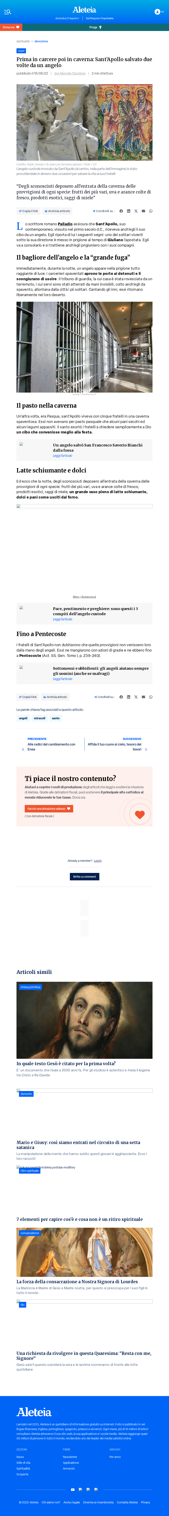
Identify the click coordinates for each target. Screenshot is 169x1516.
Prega (93, 27)
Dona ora (8, 27)
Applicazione (71, 1463)
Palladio (65, 224)
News (20, 1457)
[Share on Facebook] (121, 211)
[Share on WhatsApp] (151, 211)
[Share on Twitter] (136, 211)
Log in (98, 861)
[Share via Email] (143, 211)
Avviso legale (71, 1502)
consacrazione (30, 1233)
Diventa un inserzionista (98, 1502)
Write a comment (84, 876)
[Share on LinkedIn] (128, 211)
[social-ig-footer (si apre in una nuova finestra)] (96, 1490)
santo (56, 718)
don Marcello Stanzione (70, 73)
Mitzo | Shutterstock (84, 596)
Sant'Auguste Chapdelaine (100, 18)
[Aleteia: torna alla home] (84, 9)
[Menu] (27, 11)
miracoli (39, 718)
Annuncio (69, 1468)
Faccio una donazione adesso (46, 809)
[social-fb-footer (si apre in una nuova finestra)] (80, 1490)
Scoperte (22, 1474)
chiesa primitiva (30, 987)
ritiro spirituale (30, 1171)
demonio (26, 1094)
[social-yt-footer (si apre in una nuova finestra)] (73, 1490)
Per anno (115, 1457)
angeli (23, 718)
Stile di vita (23, 1463)
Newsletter (70, 1457)
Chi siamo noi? (51, 1502)
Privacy (145, 1502)
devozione (41, 41)
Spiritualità (23, 41)
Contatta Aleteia (127, 1502)
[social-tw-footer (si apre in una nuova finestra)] (88, 1490)
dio (23, 1305)
